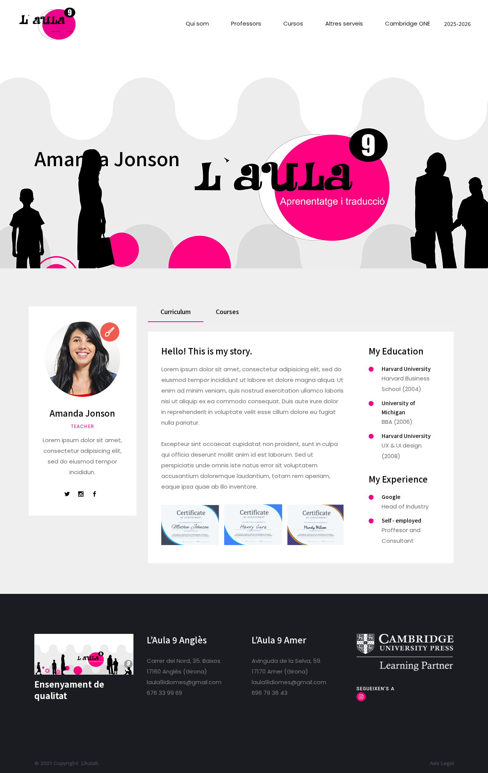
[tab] (175, 314)
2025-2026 (457, 23)
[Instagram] (361, 696)
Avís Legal (442, 763)
